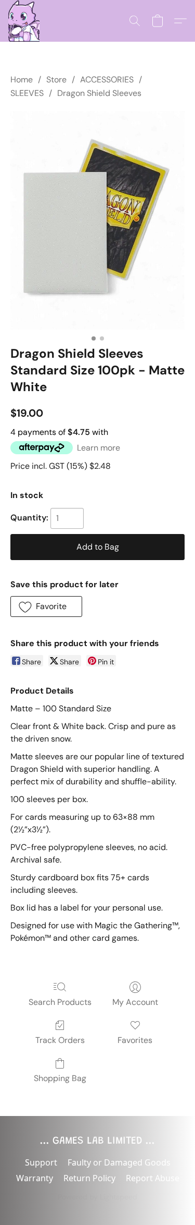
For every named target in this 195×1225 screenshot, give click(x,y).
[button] (24, 21)
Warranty (34, 1178)
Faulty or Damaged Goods (119, 1162)
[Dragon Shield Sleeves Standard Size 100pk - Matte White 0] (97, 220)
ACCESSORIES (107, 79)
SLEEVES (27, 93)
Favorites (135, 1040)
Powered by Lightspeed (97, 1197)
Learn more (98, 447)
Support (41, 1162)
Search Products (60, 1002)
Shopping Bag (60, 1078)
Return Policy (89, 1178)
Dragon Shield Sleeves (99, 93)
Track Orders (60, 1040)
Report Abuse (152, 1178)
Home (21, 79)
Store (56, 79)
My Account (135, 1002)
